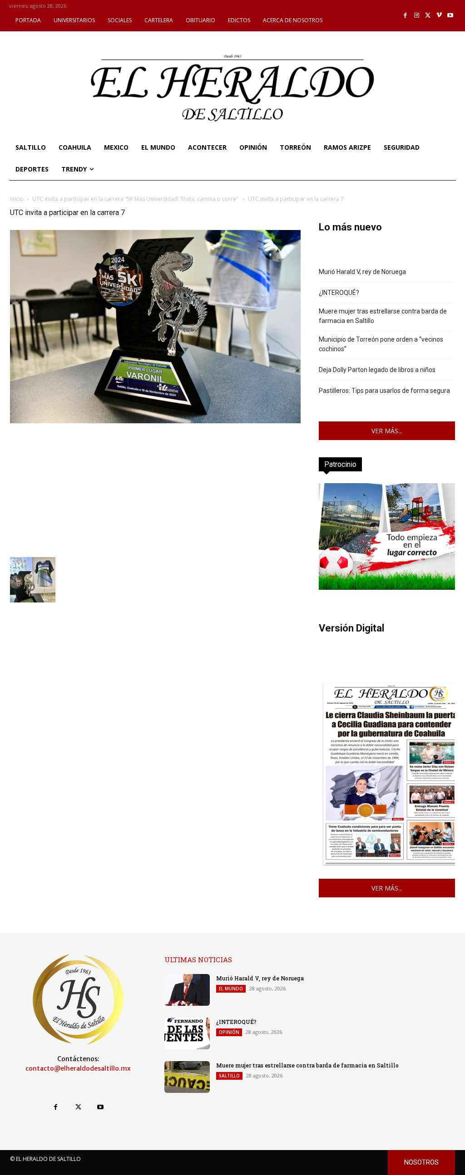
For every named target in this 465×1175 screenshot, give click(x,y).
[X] (428, 15)
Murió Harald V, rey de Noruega (362, 271)
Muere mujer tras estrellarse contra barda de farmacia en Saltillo (383, 316)
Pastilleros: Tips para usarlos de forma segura (384, 390)
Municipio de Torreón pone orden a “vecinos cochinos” (381, 344)
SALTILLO (229, 1075)
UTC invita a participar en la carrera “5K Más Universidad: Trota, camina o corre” (135, 199)
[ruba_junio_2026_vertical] (387, 587)
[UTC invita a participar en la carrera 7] (155, 421)
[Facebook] (405, 15)
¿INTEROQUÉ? (339, 292)
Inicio (17, 199)
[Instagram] (416, 15)
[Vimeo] (439, 15)
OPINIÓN (229, 1032)
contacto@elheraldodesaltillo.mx (78, 1068)
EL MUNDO (231, 988)
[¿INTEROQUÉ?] (187, 1033)
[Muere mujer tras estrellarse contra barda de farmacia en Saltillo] (187, 1077)
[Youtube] (450, 15)
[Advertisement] (155, 489)
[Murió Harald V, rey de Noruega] (187, 990)
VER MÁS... (386, 430)
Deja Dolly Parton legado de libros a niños (377, 369)
